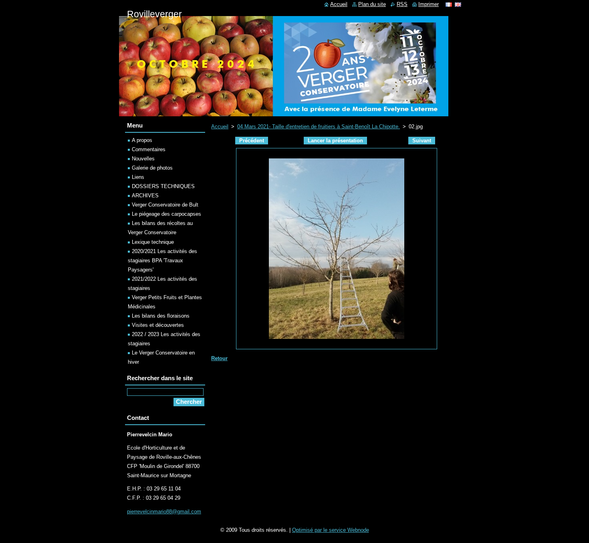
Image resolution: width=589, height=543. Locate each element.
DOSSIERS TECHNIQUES (163, 186)
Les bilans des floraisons (161, 316)
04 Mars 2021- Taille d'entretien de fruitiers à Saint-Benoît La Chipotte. (318, 127)
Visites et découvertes (158, 325)
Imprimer (428, 4)
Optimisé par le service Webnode (330, 530)
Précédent (251, 141)
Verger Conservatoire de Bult (165, 205)
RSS (402, 4)
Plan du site (372, 4)
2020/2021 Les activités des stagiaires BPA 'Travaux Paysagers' (162, 260)
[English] (458, 4)
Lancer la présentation (335, 141)
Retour (219, 358)
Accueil (219, 127)
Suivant (421, 141)
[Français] (449, 4)
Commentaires (148, 149)
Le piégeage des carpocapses (166, 214)
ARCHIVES (145, 195)
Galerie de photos (152, 168)
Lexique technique (153, 242)
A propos (142, 140)
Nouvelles (143, 159)
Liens (138, 177)
